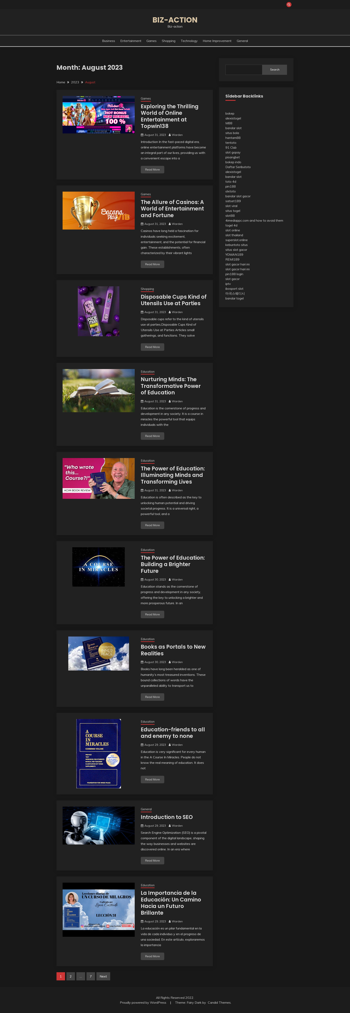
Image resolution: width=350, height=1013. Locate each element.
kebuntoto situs (236, 245)
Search (275, 69)
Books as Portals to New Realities (173, 650)
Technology (189, 41)
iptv (228, 284)
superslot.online (236, 240)
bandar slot (233, 128)
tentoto (230, 143)
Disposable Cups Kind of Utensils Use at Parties (174, 300)
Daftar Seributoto (238, 167)
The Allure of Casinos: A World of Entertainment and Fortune (172, 209)
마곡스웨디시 (235, 293)
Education (148, 371)
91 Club (231, 147)
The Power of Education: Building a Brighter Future (173, 564)
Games (151, 41)
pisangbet (232, 157)
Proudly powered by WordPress (143, 1002)
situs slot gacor (236, 250)
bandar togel (234, 298)
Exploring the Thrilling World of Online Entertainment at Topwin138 (169, 116)
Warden (177, 135)
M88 (228, 123)
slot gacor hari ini (237, 264)
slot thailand (234, 235)
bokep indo (233, 162)
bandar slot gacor (238, 196)
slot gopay (233, 152)
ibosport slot (234, 289)
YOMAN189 (234, 254)
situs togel (232, 211)
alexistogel (233, 118)
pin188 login (234, 274)
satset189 (233, 201)
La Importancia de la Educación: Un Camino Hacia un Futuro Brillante (171, 902)
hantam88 (233, 138)
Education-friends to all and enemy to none (173, 733)
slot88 (230, 216)
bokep (229, 113)
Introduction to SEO (167, 817)
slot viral (231, 206)
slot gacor (232, 279)
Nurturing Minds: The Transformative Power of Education (171, 386)
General (242, 41)
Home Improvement (217, 41)
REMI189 (232, 259)
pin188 (230, 186)
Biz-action (175, 20)
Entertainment (130, 41)
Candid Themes (219, 1002)
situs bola (232, 133)
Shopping (168, 41)
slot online (232, 230)
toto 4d (230, 181)
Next (103, 976)
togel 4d (231, 225)
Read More (152, 169)
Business (108, 41)
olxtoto (230, 191)
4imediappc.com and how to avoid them (254, 220)
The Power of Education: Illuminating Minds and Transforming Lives (173, 475)
